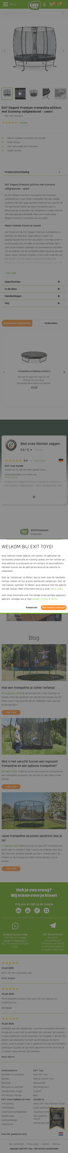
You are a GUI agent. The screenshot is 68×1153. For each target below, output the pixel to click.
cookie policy (56, 589)
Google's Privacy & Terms (44, 599)
